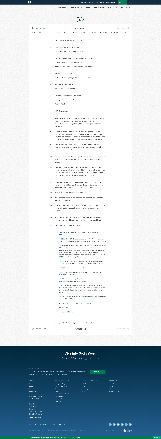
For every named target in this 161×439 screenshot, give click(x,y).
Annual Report (33, 391)
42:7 (61, 261)
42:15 (62, 296)
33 (125, 32)
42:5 (61, 239)
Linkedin (122, 424)
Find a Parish (100, 2)
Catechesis (32, 409)
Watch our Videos (92, 358)
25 (103, 32)
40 (49, 35)
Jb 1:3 (67, 307)
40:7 (60, 234)
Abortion (32, 384)
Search (130, 2)
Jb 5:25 (67, 312)
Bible (30, 401)
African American (34, 389)
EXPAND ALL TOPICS (35, 417)
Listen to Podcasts (79, 358)
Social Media (113, 394)
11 (65, 32)
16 (78, 32)
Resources (112, 386)
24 (100, 32)
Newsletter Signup (115, 391)
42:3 (62, 303)
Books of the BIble (61, 386)
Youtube (118, 424)
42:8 (61, 268)
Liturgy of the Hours (61, 399)
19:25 (67, 239)
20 (89, 32)
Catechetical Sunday (35, 411)
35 (35, 35)
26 (106, 32)
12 (67, 32)
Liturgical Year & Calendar (64, 394)
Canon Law (32, 406)
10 (62, 32)
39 (46, 35)
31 (119, 32)
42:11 (62, 279)
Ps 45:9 (84, 288)
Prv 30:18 (88, 303)
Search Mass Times (61, 389)
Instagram (126, 424)
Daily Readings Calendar (93, 2)
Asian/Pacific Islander (36, 396)
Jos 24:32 (66, 281)
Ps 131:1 (81, 303)
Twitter (110, 424)
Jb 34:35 (67, 303)
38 (43, 35)
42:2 (61, 232)
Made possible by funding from (113, 430)
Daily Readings (86, 2)
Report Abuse (110, 2)
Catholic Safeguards (35, 414)
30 (117, 32)
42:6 (61, 245)
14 (73, 32)
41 (51, 35)
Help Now (122, 2)
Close (156, 437)
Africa (31, 386)
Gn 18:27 (100, 254)
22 (95, 32)
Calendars (112, 389)
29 (114, 32)
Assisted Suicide (34, 399)
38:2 (101, 232)
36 (38, 35)
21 (92, 32)
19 (87, 32)
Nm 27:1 (69, 299)
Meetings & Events (88, 389)
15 (76, 32)
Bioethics (32, 404)
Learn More (98, 372)
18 (84, 32)
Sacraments (59, 396)
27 (108, 32)
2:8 (78, 257)
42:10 (62, 272)
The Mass (58, 401)
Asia (30, 394)
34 (32, 35)
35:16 (72, 303)
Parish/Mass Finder (115, 384)
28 (111, 32)
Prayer (57, 391)
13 (70, 32)
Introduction (37, 32)
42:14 (62, 285)
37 (41, 35)
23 (97, 32)
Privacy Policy (90, 323)
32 (122, 32)
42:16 (62, 312)
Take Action (85, 384)
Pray (83, 391)
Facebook (114, 424)
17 (81, 32)
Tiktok (130, 424)
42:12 (62, 307)
